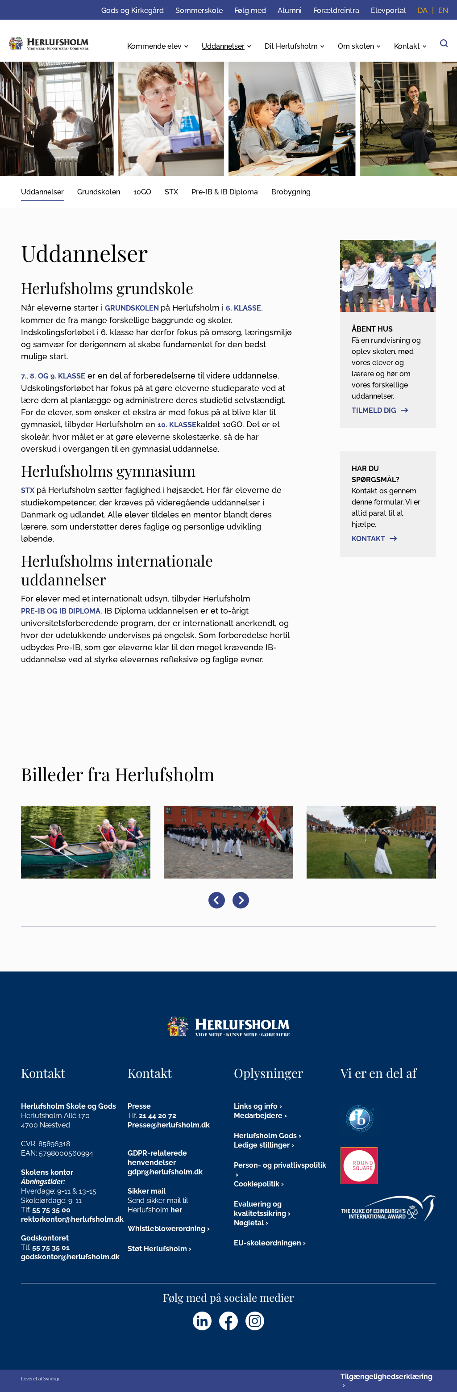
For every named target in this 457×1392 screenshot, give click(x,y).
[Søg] (444, 42)
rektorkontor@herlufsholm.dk (72, 1219)
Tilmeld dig (374, 410)
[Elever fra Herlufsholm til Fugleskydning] (228, 841)
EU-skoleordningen (267, 1243)
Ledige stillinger (262, 1145)
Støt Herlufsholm (157, 1249)
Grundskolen (98, 192)
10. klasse (177, 425)
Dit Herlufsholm (291, 46)
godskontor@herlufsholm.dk (70, 1257)
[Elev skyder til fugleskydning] (371, 841)
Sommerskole (199, 10)
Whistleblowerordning (166, 1228)
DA (423, 10)
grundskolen (132, 308)
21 (143, 1115)
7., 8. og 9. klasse (53, 376)
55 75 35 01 (51, 1247)
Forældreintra (336, 10)
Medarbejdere (258, 1115)
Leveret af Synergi (40, 1378)
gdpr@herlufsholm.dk (165, 1172)
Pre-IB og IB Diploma (60, 611)
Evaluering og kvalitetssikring (260, 1209)
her (176, 1210)
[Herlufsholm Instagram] (254, 1321)
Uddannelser (223, 46)
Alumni (290, 10)
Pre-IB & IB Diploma (224, 192)
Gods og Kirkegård (132, 10)
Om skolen (356, 46)
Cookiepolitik (256, 1184)
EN (443, 10)
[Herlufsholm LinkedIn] (202, 1321)
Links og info (256, 1106)
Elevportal (388, 10)
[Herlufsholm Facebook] (228, 1321)
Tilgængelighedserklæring (386, 1376)
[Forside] (49, 43)
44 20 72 (162, 1115)
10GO (142, 192)
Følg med (250, 10)
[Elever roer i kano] (85, 841)
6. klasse (243, 308)
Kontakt (407, 46)
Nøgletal (249, 1223)
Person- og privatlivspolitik (280, 1165)
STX (171, 192)
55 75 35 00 (51, 1210)
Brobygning (291, 192)
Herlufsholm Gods (265, 1135)
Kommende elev (154, 46)
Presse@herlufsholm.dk (169, 1125)
